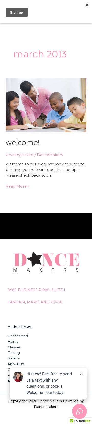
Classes (14, 347)
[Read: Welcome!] (46, 105)
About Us (16, 364)
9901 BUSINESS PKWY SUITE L (37, 290)
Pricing (14, 352)
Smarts (14, 358)
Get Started (18, 336)
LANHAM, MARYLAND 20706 (35, 302)
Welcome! (23, 142)
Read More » (17, 186)
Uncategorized (19, 154)
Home (13, 341)
